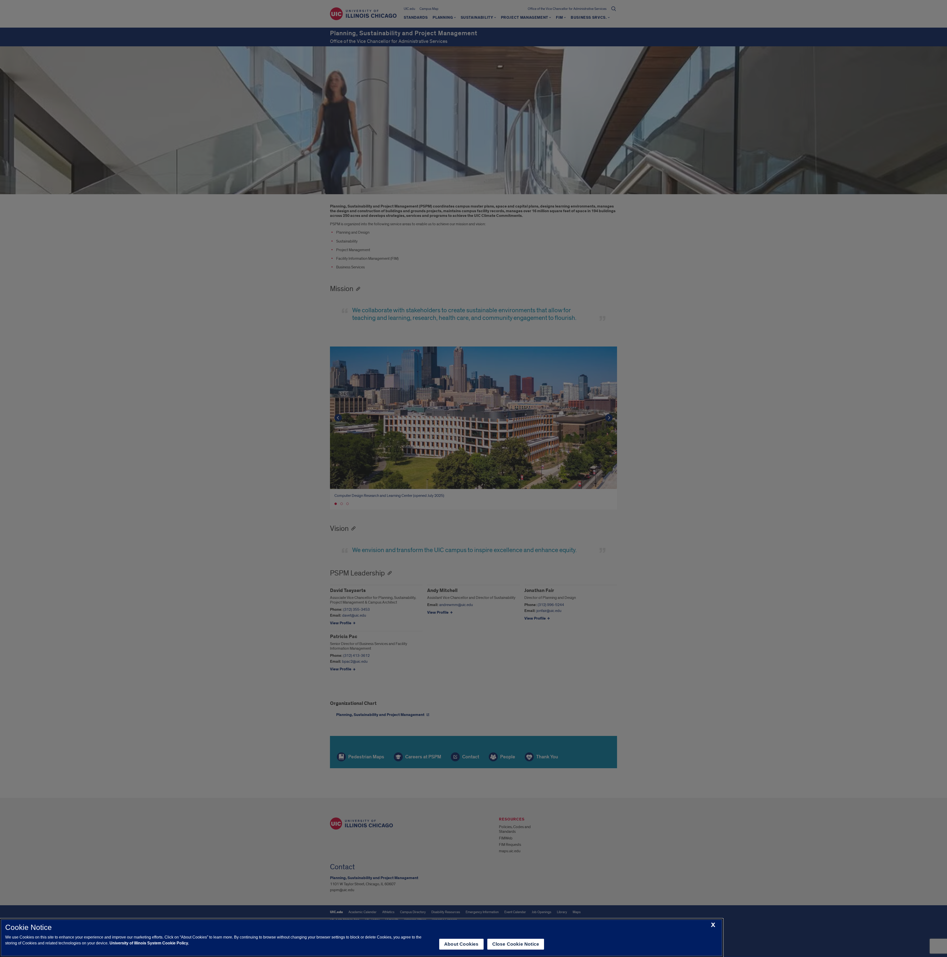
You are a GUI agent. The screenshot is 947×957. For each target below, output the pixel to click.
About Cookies (461, 944)
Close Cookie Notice (515, 944)
